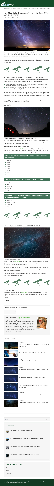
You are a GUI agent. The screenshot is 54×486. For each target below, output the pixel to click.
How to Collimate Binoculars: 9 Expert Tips (21, 430)
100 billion (22, 149)
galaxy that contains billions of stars (31, 269)
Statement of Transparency (38, 481)
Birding (48, 5)
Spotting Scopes (28, 5)
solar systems (24, 292)
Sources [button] (7, 300)
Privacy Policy (29, 481)
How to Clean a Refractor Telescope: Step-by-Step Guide (25, 446)
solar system (17, 261)
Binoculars (35, 5)
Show (14, 311)
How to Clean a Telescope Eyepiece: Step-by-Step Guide (24, 454)
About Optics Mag (7, 481)
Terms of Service (21, 481)
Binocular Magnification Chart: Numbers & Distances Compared (26, 438)
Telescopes (42, 5)
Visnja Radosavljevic (23, 318)
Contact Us (14, 481)
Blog (52, 5)
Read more (28, 9)
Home (22, 5)
